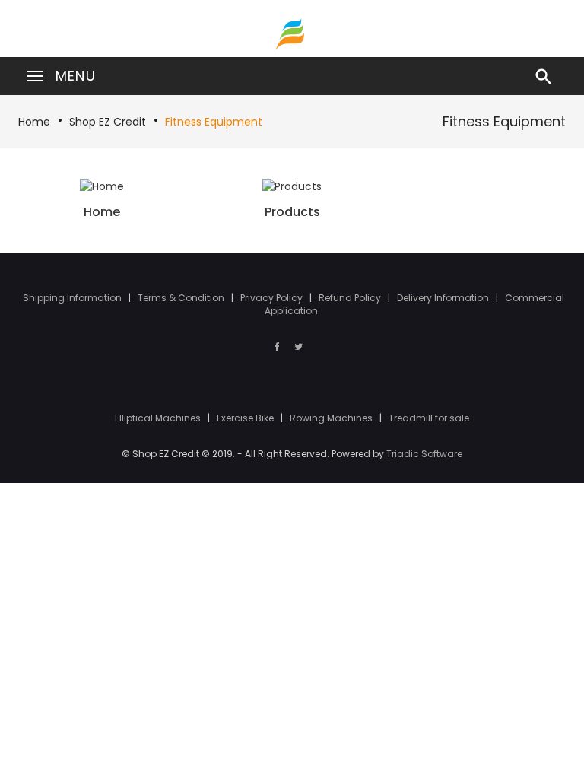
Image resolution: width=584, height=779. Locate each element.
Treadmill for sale (429, 418)
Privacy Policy (272, 297)
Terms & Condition (182, 297)
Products (292, 212)
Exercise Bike (246, 418)
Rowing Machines (332, 418)
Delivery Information (444, 297)
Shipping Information (73, 297)
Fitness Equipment (213, 121)
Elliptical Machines (159, 418)
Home (34, 121)
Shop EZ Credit (107, 121)
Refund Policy (351, 297)
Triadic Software (424, 453)
